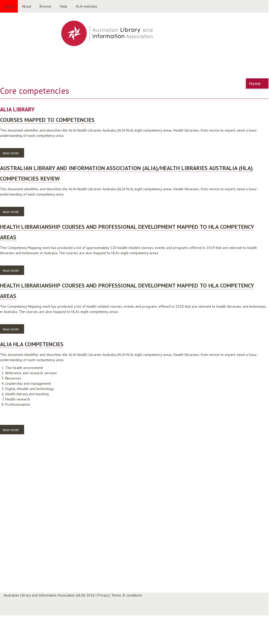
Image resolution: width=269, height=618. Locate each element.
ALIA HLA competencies (31, 344)
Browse (45, 6)
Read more (13, 153)
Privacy (103, 595)
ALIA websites (87, 6)
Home (9, 6)
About (26, 6)
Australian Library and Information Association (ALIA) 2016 (49, 595)
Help (63, 6)
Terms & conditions (126, 595)
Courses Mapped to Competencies (47, 119)
